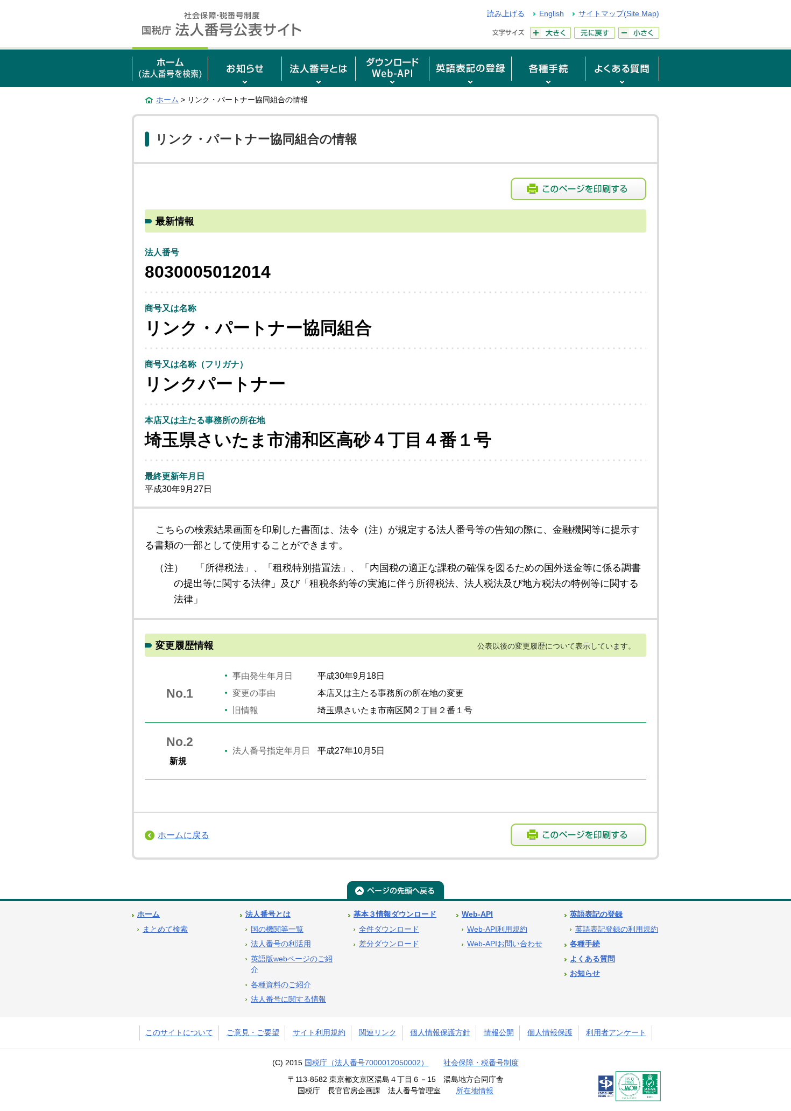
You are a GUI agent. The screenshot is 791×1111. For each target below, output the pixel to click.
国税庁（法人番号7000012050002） (366, 1063)
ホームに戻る (183, 835)
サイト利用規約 (319, 1033)
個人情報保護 (550, 1033)
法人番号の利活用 (281, 944)
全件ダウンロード (389, 929)
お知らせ (585, 973)
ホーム (167, 99)
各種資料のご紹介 (281, 985)
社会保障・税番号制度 (481, 1063)
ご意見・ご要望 (253, 1033)
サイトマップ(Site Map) (618, 13)
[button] (244, 67)
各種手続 (585, 944)
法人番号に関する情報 (288, 999)
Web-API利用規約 (497, 929)
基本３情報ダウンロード (395, 914)
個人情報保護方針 (440, 1033)
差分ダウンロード (389, 944)
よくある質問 (592, 959)
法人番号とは (268, 914)
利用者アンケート (616, 1033)
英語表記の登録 (596, 914)
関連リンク (378, 1033)
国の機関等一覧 (277, 929)
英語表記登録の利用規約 (616, 929)
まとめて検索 (165, 929)
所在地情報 (474, 1091)
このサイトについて (179, 1033)
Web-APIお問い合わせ (504, 944)
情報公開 (499, 1033)
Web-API (477, 914)
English (551, 13)
